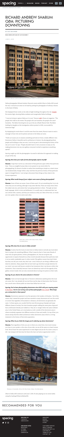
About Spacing (47, 427)
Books (37, 3)
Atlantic (24, 431)
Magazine (30, 3)
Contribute (46, 431)
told (40, 118)
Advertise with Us (49, 429)
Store (51, 3)
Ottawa (23, 429)
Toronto (24, 419)
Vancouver (24, 421)
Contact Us (46, 434)
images (54, 112)
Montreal (24, 427)
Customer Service (49, 426)
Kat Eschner (12, 31)
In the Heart (9, 290)
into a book (45, 290)
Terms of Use (47, 432)
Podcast (44, 3)
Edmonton (24, 432)
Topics (20, 3)
